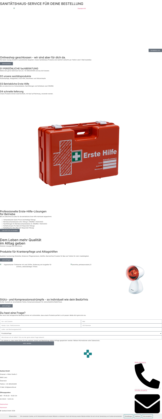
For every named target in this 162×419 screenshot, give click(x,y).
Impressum (3, 407)
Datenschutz (4, 404)
